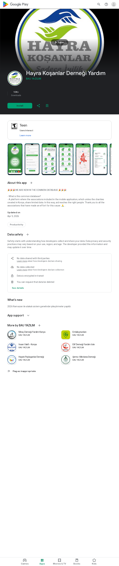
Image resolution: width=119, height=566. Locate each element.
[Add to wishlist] (47, 105)
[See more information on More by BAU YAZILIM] (39, 325)
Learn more (25, 135)
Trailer (59, 42)
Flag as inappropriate (21, 371)
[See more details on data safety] (18, 288)
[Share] (38, 105)
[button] (15, 159)
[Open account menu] (113, 4)
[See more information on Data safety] (27, 234)
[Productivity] (16, 224)
